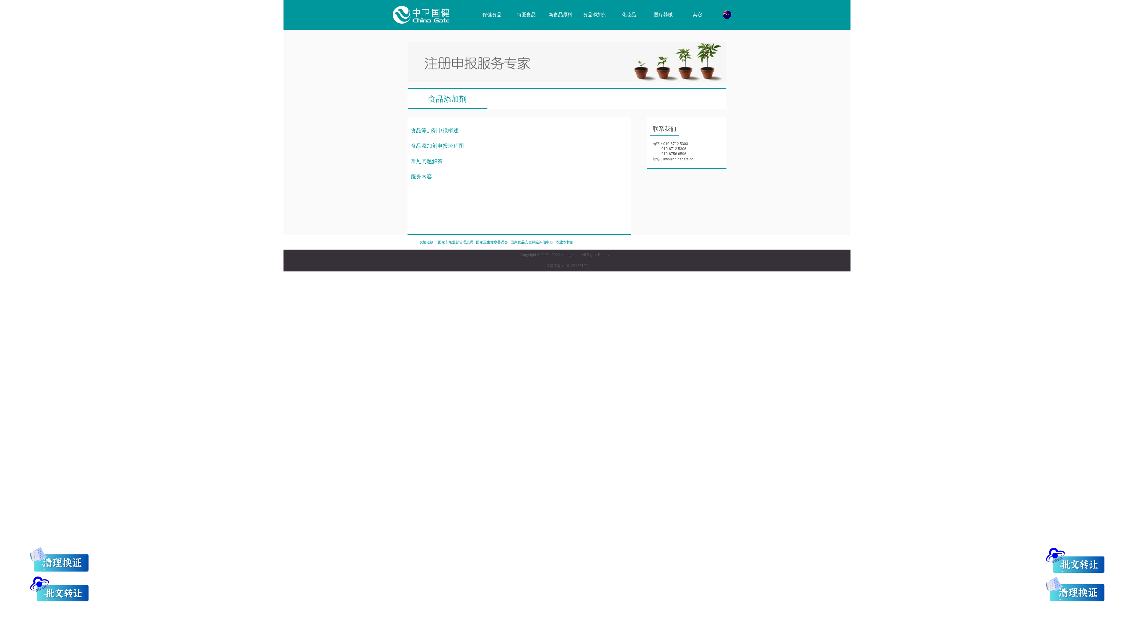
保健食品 (492, 14)
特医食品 (526, 14)
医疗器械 (663, 14)
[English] (727, 15)
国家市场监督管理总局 (455, 242)
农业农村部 (564, 242)
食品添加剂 (595, 14)
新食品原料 (560, 14)
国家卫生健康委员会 (492, 242)
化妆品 (629, 14)
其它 (697, 14)
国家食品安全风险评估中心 (532, 242)
